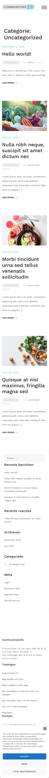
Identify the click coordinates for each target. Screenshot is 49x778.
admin (31, 62)
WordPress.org (12, 600)
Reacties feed (11, 594)
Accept (24, 756)
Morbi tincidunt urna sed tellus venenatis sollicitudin (20, 268)
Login (7, 582)
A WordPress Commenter (17, 518)
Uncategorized (11, 62)
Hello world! (16, 54)
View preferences (24, 771)
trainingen (12, 655)
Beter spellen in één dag (15, 685)
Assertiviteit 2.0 (10, 673)
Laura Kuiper (34, 165)
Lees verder (10, 83)
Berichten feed (12, 588)
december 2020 (12, 540)
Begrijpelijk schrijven (13, 679)
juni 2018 (8, 546)
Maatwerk (7, 712)
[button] (45, 728)
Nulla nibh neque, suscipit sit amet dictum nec (23, 150)
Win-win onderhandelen (14, 706)
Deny (25, 764)
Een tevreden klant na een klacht (19, 700)
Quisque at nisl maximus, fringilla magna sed (23, 385)
